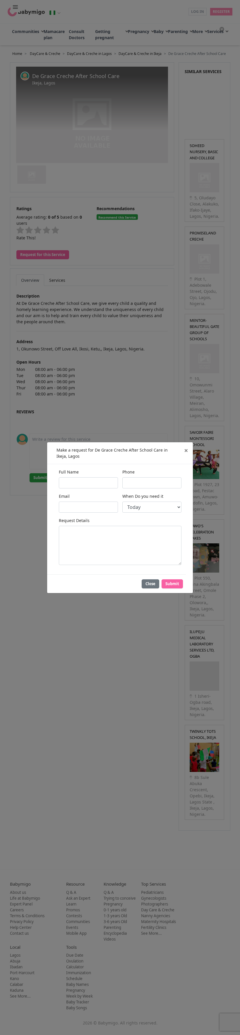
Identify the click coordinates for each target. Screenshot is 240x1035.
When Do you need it (142, 496)
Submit (172, 583)
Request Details (74, 520)
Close (150, 583)
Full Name (69, 472)
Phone (128, 472)
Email (64, 496)
